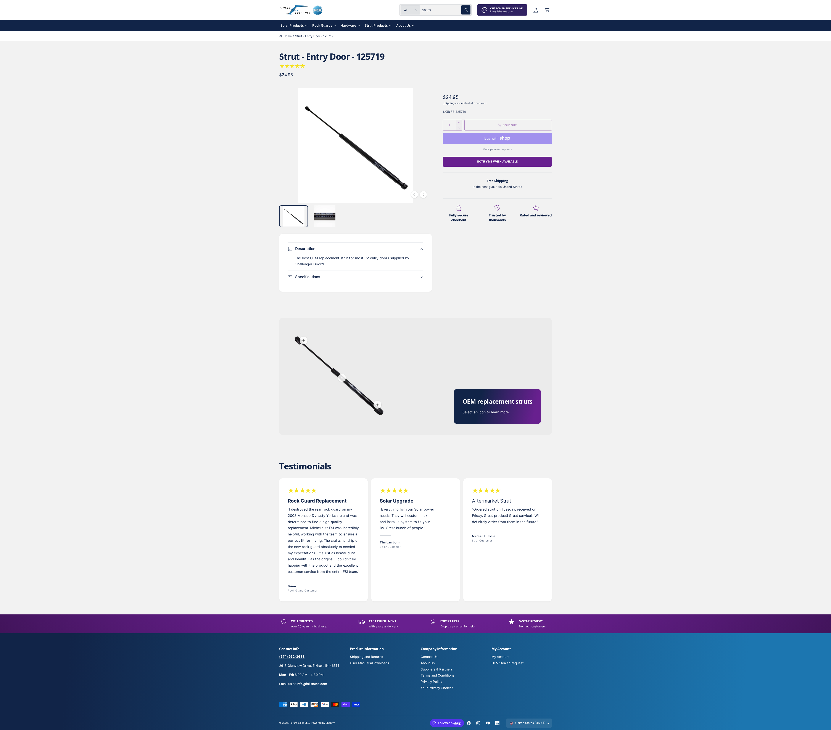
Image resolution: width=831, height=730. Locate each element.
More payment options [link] (497, 149)
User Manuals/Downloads (369, 663)
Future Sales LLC (299, 722)
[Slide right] (423, 194)
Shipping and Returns (366, 657)
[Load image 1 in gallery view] (293, 216)
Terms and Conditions (437, 675)
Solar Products (292, 25)
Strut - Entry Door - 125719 (314, 36)
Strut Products (376, 25)
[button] (547, 10)
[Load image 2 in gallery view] (324, 216)
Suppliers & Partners (437, 669)
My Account (500, 657)
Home (287, 36)
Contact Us (429, 657)
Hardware (348, 25)
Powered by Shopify (322, 722)
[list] (415, 540)
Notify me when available (497, 161)
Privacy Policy (431, 682)
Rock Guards (322, 25)
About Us (403, 25)
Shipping (449, 103)
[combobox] (446, 10)
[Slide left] (414, 194)
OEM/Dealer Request (507, 663)
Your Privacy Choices (437, 688)
